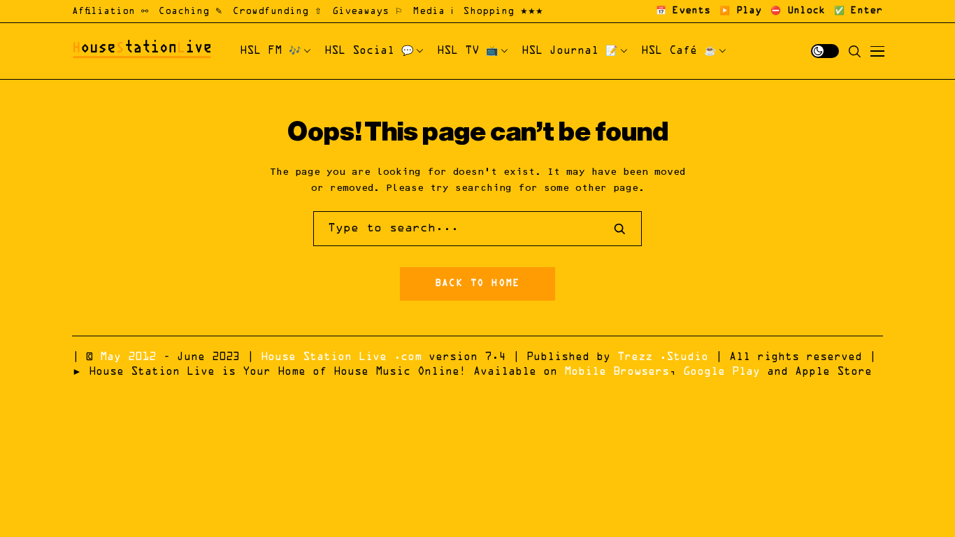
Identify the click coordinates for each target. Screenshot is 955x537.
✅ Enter (858, 11)
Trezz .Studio (662, 357)
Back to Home (477, 284)
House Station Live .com (341, 357)
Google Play (721, 372)
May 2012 (128, 357)
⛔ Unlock (797, 11)
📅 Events (683, 11)
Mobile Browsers (616, 372)
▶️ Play (740, 11)
